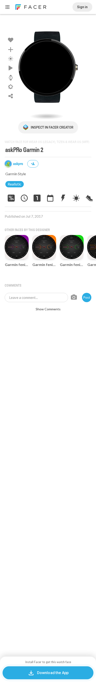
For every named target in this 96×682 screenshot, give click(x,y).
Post (86, 297)
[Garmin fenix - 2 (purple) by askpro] (17, 247)
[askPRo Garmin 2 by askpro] (48, 70)
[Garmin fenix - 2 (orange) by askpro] (44, 247)
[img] (8, 163)
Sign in (82, 7)
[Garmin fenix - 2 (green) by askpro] (72, 247)
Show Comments (48, 309)
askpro (18, 164)
